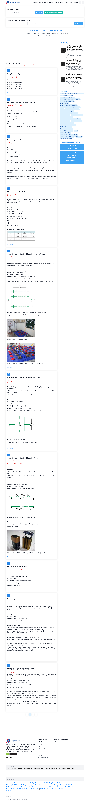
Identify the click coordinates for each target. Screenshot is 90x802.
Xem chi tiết (10, 92)
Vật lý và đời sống (68, 138)
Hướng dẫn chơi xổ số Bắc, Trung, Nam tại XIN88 (47, 783)
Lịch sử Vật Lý (63, 93)
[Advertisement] (31, 51)
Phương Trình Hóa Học (43, 744)
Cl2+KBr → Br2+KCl (72, 148)
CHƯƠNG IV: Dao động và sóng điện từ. (68, 124)
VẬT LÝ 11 (62, 109)
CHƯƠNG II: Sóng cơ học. (76, 120)
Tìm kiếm (40, 12)
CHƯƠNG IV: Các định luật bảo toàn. (67, 101)
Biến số (41, 2)
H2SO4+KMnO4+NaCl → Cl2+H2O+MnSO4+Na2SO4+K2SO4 (72, 161)
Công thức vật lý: (13, 9)
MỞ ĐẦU (62, 138)
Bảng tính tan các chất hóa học (45, 750)
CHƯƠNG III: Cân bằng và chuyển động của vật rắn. (70, 99)
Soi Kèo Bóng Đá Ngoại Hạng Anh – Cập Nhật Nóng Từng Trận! (56, 788)
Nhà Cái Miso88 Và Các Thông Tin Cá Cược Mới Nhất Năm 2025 (22, 788)
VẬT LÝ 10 (81, 93)
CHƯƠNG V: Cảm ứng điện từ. (77, 115)
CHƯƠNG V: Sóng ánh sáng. (65, 126)
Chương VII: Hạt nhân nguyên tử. (66, 130)
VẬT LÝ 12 (79, 118)
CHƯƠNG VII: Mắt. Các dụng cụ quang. (67, 118)
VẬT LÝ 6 (76, 130)
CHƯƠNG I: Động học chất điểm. (66, 95)
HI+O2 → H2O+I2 (72, 145)
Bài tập (61, 2)
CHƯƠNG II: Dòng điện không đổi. (66, 111)
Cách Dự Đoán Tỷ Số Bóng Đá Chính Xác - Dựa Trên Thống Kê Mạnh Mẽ (59, 786)
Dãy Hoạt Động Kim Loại (43, 748)
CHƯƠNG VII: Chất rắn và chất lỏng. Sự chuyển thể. (70, 107)
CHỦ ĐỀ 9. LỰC (79, 136)
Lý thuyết (57, 2)
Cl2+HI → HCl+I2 (72, 152)
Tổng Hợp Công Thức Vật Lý (72, 93)
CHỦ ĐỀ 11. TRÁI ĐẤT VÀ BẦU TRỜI (67, 136)
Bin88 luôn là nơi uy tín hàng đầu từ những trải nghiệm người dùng (23, 786)
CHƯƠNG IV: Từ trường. (65, 115)
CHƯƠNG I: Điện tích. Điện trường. (72, 109)
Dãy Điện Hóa (41, 746)
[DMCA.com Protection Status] (11, 754)
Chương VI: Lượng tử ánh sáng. (66, 128)
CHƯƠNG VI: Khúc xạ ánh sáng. (66, 117)
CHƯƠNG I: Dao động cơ (65, 120)
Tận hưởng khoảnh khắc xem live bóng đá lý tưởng (19, 785)
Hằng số (46, 2)
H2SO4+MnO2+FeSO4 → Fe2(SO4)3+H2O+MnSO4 (72, 156)
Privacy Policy (9, 757)
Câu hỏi (66, 2)
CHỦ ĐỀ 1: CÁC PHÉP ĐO (65, 132)
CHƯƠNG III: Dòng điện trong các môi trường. (69, 113)
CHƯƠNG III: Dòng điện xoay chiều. (67, 122)
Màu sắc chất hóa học (43, 757)
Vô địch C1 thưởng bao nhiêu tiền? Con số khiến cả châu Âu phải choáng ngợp (26, 790)
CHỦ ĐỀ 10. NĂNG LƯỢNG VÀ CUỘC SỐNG (69, 134)
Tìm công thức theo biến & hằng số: (19, 20)
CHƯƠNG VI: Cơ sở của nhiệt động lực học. (68, 105)
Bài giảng (51, 2)
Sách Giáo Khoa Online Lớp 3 (61, 748)
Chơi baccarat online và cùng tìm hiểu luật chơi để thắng (20, 783)
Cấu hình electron (42, 751)
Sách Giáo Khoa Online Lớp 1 (61, 744)
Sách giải (76, 2)
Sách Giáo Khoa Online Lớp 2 (61, 746)
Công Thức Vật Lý (24, 797)
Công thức (35, 2)
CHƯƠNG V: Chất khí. (64, 103)
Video (71, 2)
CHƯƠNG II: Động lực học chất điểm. (67, 97)
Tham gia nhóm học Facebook (54, 12)
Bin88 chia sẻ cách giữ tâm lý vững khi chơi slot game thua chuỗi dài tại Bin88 (52, 785)
